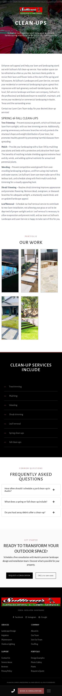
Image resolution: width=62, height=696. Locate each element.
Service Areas (6, 662)
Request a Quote (37, 671)
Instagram (32, 617)
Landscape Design (8, 631)
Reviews (4, 667)
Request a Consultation (19, 575)
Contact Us (5, 658)
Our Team (35, 635)
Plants (33, 667)
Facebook (19, 617)
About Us (34, 631)
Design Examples (38, 658)
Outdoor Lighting (8, 644)
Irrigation (5, 635)
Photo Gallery (36, 662)
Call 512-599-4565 (45, 575)
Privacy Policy (6, 671)
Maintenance (6, 640)
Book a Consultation (31, 691)
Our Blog (34, 644)
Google (44, 617)
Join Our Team (36, 640)
